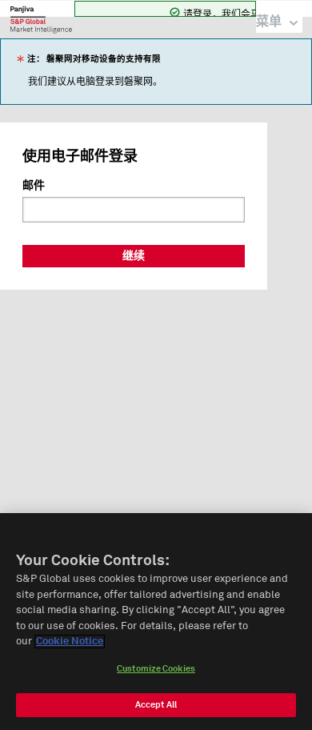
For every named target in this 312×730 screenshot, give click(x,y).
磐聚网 (41, 19)
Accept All (156, 704)
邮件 (33, 185)
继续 (133, 256)
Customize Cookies (156, 668)
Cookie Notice (69, 641)
